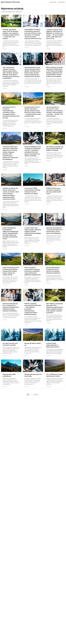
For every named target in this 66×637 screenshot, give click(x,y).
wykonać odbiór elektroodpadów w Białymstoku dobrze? (52, 345)
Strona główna (61, 2)
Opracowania (53, 2)
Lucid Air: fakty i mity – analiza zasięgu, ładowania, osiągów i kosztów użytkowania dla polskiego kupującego (32, 231)
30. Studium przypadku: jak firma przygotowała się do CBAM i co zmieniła (54, 148)
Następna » (36, 394)
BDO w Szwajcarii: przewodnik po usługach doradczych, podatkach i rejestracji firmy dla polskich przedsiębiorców (32, 271)
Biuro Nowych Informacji (10, 2)
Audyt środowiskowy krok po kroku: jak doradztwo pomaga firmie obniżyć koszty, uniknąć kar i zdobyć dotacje (11, 271)
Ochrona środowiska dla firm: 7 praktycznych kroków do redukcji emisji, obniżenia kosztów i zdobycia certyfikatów (11, 307)
